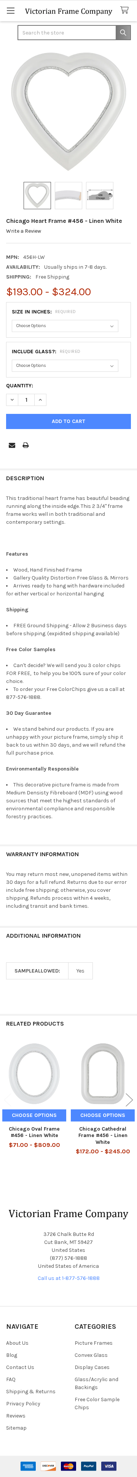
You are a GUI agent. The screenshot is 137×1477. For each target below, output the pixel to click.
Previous (7, 1099)
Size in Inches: (44, 312)
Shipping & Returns (31, 1391)
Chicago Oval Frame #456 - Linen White (34, 1132)
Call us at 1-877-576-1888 (69, 1278)
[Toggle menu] (10, 10)
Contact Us (20, 1367)
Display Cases (92, 1367)
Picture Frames (94, 1343)
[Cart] (126, 10)
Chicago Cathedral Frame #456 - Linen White (102, 1135)
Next (129, 1099)
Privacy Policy (23, 1403)
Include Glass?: (46, 351)
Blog (11, 1355)
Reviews (15, 1416)
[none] (68, 112)
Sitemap (16, 1428)
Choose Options (34, 1115)
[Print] (26, 445)
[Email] (12, 445)
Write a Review (23, 231)
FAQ (11, 1379)
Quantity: (19, 385)
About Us (17, 1343)
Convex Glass (91, 1355)
